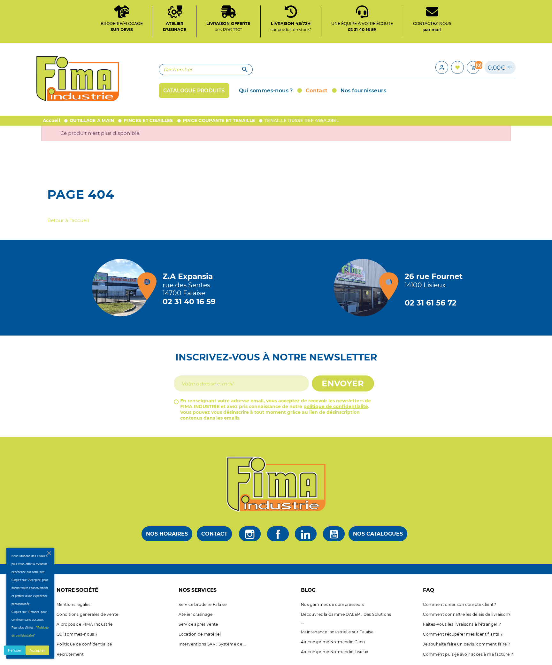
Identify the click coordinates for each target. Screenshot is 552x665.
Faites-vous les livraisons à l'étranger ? (462, 624)
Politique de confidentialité (84, 644)
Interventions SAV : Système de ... (213, 644)
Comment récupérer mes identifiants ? (462, 634)
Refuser (14, 650)
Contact (214, 534)
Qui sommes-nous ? (77, 634)
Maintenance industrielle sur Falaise (337, 632)
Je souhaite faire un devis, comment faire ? (466, 644)
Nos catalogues (378, 534)
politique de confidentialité (335, 406)
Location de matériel (200, 634)
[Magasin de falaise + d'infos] (122, 287)
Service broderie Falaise (203, 604)
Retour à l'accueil (68, 220)
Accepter (37, 650)
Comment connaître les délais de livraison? (466, 614)
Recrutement (70, 654)
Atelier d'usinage (195, 614)
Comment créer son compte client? (459, 604)
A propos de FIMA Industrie (84, 624)
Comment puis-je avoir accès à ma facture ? (468, 654)
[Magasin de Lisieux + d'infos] (364, 287)
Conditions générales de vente (88, 614)
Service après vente (198, 624)
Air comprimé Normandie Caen (333, 641)
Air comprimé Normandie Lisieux (334, 651)
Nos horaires (167, 534)
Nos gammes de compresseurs (332, 604)
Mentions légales (73, 604)
